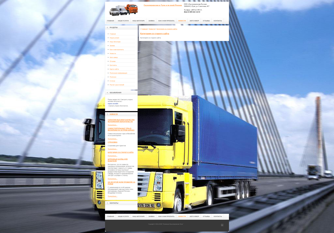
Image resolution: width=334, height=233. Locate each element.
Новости (113, 53)
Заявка (112, 46)
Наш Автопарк (115, 42)
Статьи (112, 81)
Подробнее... (112, 125)
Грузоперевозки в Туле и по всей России (163, 5)
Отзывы (113, 61)
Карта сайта (114, 69)
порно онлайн (113, 104)
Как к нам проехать (117, 50)
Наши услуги (114, 38)
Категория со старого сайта (121, 152)
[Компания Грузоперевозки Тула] (123, 9)
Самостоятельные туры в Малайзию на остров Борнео (121, 129)
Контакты (113, 65)
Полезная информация (118, 73)
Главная (113, 34)
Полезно (113, 77)
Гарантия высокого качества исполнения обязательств (121, 121)
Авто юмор (114, 57)
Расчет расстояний (117, 85)
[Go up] (222, 225)
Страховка (112, 142)
